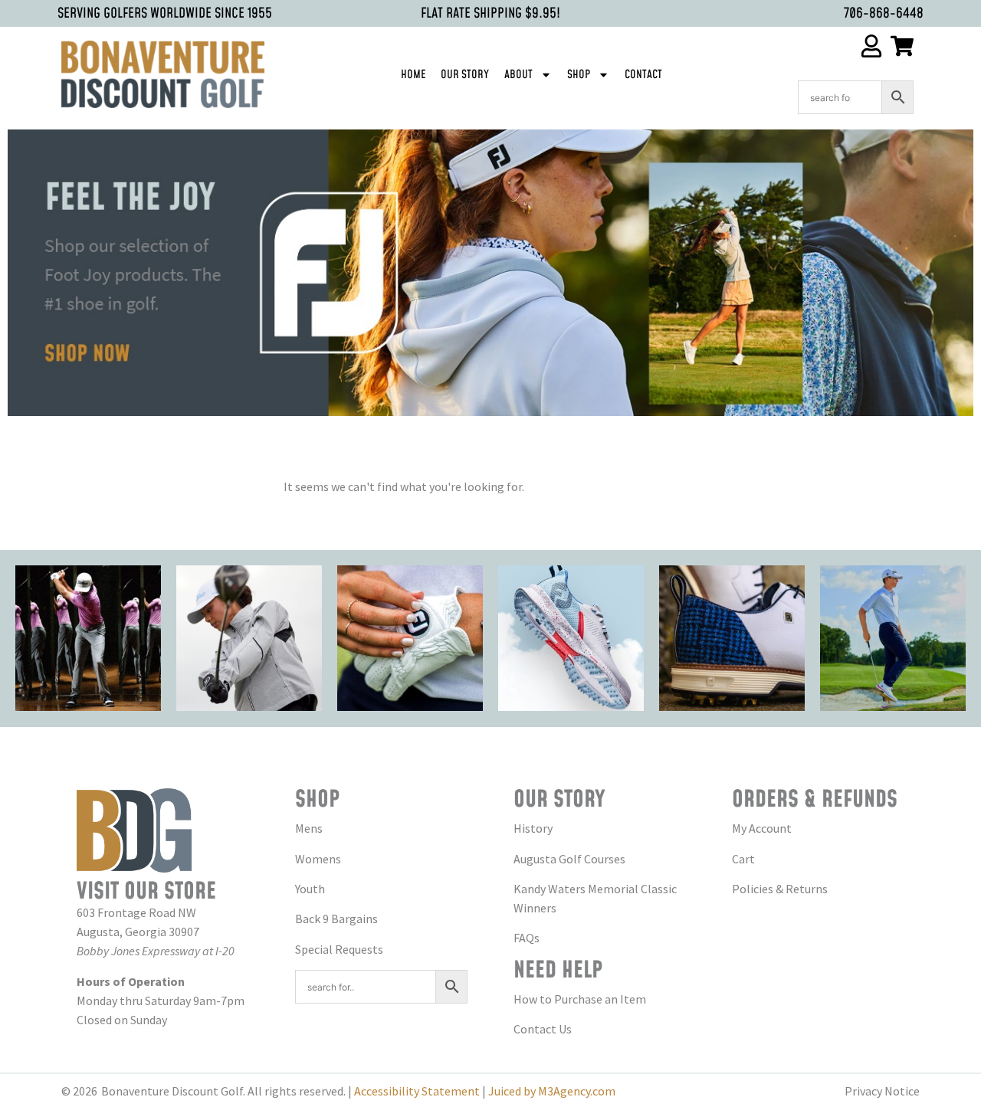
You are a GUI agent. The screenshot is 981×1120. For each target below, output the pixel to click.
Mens (309, 828)
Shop (578, 75)
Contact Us (542, 1028)
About (518, 75)
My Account (762, 828)
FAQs (526, 937)
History (533, 828)
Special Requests (339, 949)
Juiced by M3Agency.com (551, 1091)
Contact (643, 75)
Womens (318, 858)
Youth (310, 888)
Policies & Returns (780, 888)
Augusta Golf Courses (569, 858)
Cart (743, 858)
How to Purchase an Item (579, 999)
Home (413, 75)
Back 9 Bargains (336, 918)
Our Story (465, 75)
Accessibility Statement (417, 1091)
